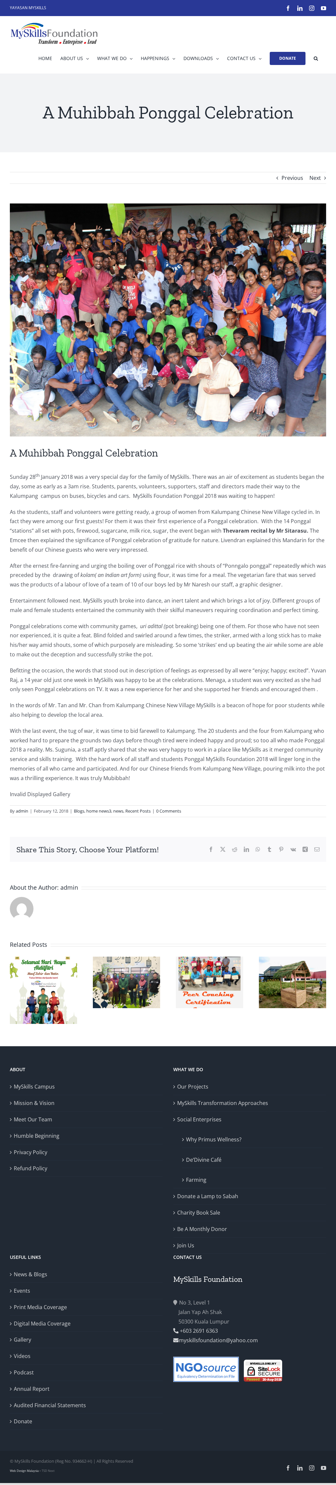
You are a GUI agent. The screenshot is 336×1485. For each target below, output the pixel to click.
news (118, 811)
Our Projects (192, 1086)
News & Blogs (30, 1274)
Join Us (185, 1245)
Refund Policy (30, 1168)
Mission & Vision (34, 1103)
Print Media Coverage (40, 1307)
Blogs (79, 811)
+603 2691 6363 (198, 1330)
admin (22, 811)
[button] (316, 58)
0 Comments (168, 811)
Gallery (22, 1339)
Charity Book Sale (198, 1212)
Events (22, 1290)
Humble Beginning (36, 1135)
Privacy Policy (30, 1152)
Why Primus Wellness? (214, 1139)
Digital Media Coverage (42, 1323)
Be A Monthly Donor (202, 1229)
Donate (23, 1421)
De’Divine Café (203, 1159)
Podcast (24, 1372)
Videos (22, 1356)
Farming (196, 1179)
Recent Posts (138, 811)
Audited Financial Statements (50, 1405)
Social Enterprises (199, 1119)
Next (315, 177)
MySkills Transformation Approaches (222, 1103)
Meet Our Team (33, 1119)
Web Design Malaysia (24, 1471)
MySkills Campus (34, 1086)
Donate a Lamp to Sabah (207, 1196)
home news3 (98, 811)
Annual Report (32, 1388)
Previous (292, 177)
